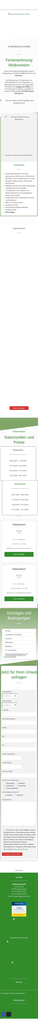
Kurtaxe (7, 631)
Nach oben (19, 870)
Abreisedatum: (7, 701)
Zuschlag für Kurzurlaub (13, 635)
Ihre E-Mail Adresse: (8, 719)
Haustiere (8, 638)
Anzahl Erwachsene (8, 754)
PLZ (3, 736)
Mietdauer (8, 646)
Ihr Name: (5, 710)
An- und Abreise (10, 650)
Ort (3, 745)
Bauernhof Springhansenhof (19, 911)
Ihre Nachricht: (7, 800)
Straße (4, 727)
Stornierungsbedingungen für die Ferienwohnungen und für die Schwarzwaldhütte (15, 655)
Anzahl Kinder (6, 763)
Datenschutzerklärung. (20, 849)
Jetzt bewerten (19, 915)
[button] (19, 4)
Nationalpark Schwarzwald (19, 938)
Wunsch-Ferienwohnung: (10, 780)
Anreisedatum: (7, 692)
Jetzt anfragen (19, 554)
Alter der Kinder (7, 771)
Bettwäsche (9, 642)
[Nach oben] (19, 865)
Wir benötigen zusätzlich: (10, 792)
